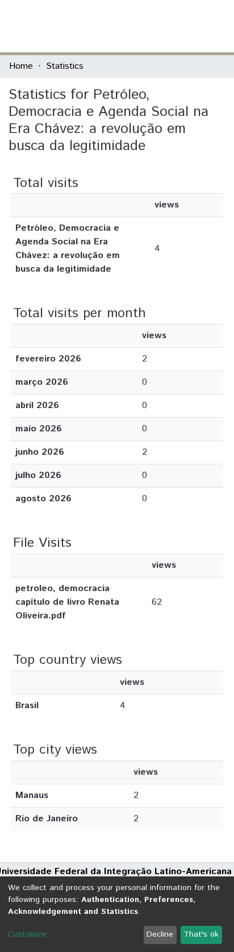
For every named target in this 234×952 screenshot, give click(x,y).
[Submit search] (142, 26)
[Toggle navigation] (218, 26)
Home (21, 66)
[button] (159, 26)
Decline (160, 934)
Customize (27, 934)
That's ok (201, 934)
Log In (182, 25)
